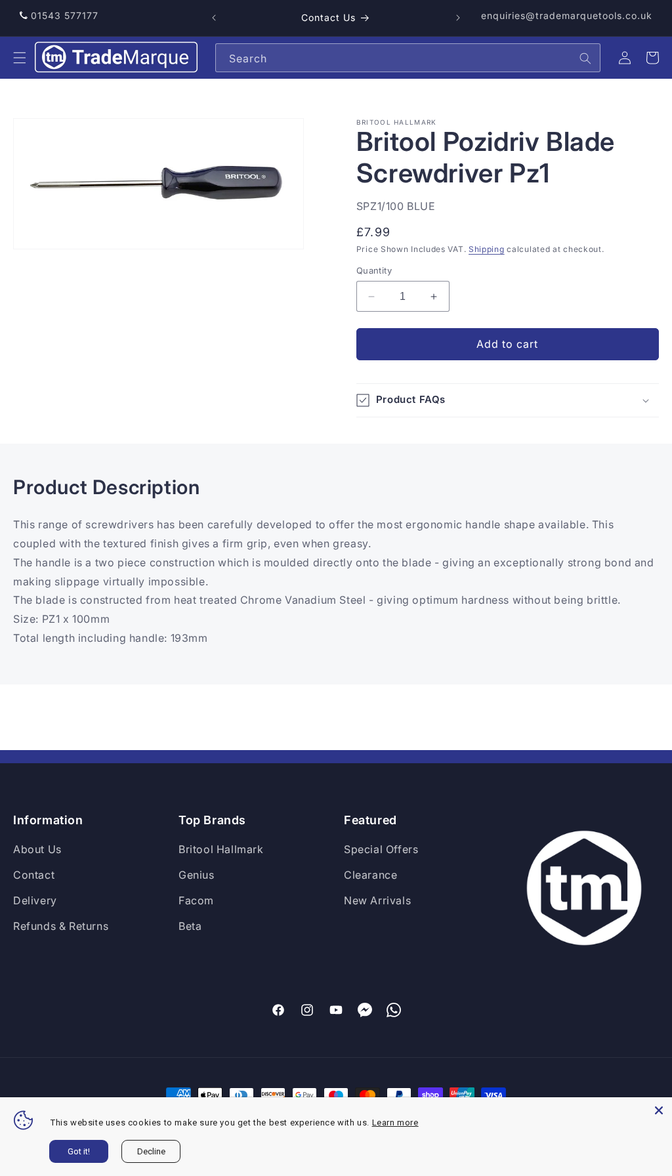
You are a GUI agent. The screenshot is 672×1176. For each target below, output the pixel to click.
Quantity (374, 270)
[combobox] (408, 58)
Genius (196, 874)
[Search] (585, 58)
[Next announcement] (458, 17)
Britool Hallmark (221, 849)
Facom (196, 900)
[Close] (658, 1110)
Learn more (395, 1122)
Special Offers (381, 849)
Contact (33, 874)
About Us (37, 849)
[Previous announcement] (214, 17)
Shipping (487, 249)
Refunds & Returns (60, 926)
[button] (19, 57)
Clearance (370, 874)
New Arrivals (377, 900)
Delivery (35, 900)
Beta (189, 926)
